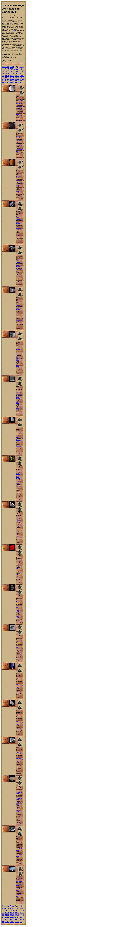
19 (13, 71)
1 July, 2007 (19, 108)
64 (13, 82)
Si (16, 902)
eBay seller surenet (19, 137)
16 (6, 71)
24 (3, 73)
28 (13, 73)
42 (3, 78)
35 (8, 75)
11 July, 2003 (19, 144)
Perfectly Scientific (18, 393)
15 (3, 71)
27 (11, 73)
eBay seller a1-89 (19, 176)
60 (3, 82)
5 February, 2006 (19, 894)
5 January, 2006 (19, 888)
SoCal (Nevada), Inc (19, 520)
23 (23, 71)
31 (21, 73)
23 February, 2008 (19, 191)
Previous (5, 67)
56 (16, 80)
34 (6, 75)
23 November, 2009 (19, 810)
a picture (14, 30)
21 (18, 71)
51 (3, 80)
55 (13, 80)
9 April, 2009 (19, 765)
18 (11, 71)
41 (23, 75)
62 (8, 82)
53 (8, 80)
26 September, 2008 (19, 228)
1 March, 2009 (19, 234)
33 (3, 75)
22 (21, 71)
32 (23, 73)
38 (16, 75)
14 (22, 69)
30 (18, 73)
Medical (18, 823)
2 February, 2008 (19, 185)
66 (18, 82)
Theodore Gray (20, 106)
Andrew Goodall (18, 753)
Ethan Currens (18, 218)
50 (23, 78)
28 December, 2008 (19, 320)
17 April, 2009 (18, 803)
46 (13, 78)
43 (6, 78)
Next (12, 67)
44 (8, 78)
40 (21, 75)
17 (8, 71)
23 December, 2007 (19, 149)
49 (21, 78)
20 (16, 71)
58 (21, 80)
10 (12, 69)
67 (21, 82)
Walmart (18, 432)
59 (23, 80)
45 (11, 78)
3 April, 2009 (19, 654)
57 (18, 80)
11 (15, 69)
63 (11, 82)
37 (13, 75)
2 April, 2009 (19, 649)
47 (16, 78)
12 (17, 69)
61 (6, 82)
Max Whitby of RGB (19, 792)
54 (11, 80)
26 (8, 73)
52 (6, 80)
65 (16, 82)
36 (11, 75)
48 (18, 78)
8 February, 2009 (19, 440)
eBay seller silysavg (19, 602)
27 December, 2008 (19, 314)
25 (6, 73)
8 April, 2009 (19, 760)
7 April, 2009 (19, 728)
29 (16, 73)
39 (18, 75)
